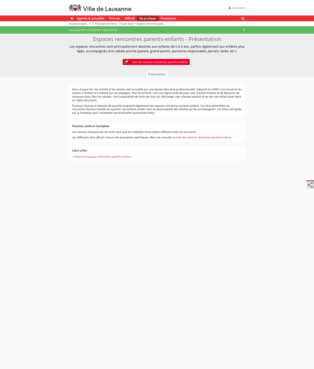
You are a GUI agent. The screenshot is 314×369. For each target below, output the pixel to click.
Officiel (129, 18)
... (91, 23)
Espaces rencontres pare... (151, 23)
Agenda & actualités (90, 18)
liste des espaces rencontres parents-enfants (203, 137)
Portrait (114, 18)
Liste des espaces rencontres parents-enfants (160, 62)
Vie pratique (147, 18)
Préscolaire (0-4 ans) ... (107, 23)
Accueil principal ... (78, 23)
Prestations (168, 18)
